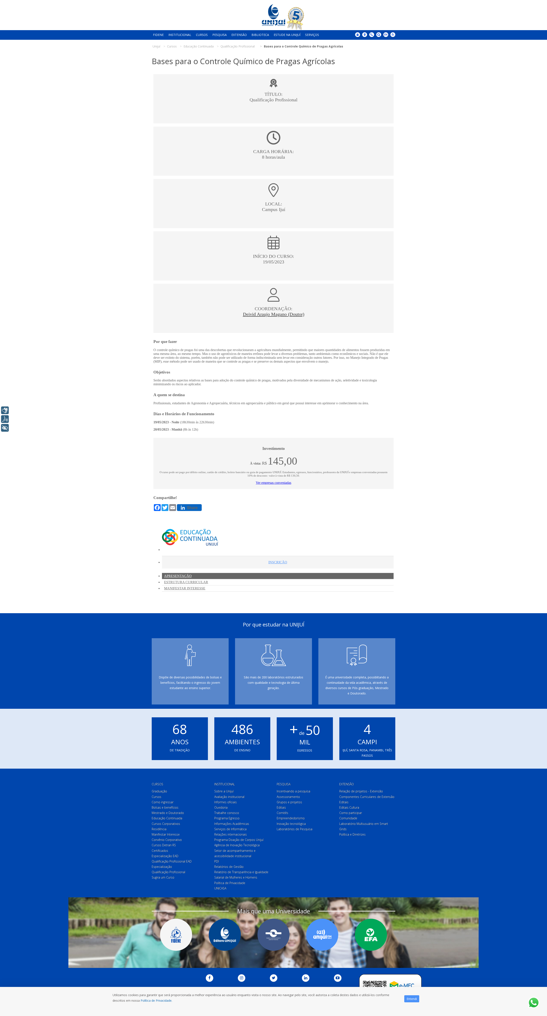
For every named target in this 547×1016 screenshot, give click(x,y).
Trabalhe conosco (226, 813)
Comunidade (348, 818)
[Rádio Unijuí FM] (322, 935)
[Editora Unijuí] (225, 935)
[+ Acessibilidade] (5, 428)
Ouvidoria (221, 807)
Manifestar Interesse (166, 834)
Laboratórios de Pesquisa (294, 829)
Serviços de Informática (230, 829)
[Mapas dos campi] (364, 34)
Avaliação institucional (229, 797)
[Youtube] (337, 978)
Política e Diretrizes (352, 834)
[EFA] (371, 935)
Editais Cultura (349, 807)
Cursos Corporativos (166, 824)
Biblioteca (260, 35)
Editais (281, 807)
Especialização (162, 867)
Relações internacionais (230, 834)
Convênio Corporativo (167, 840)
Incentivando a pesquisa (293, 791)
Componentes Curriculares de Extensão (366, 797)
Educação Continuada (167, 818)
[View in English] (385, 35)
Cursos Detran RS (164, 845)
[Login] (357, 34)
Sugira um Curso (163, 877)
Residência (159, 829)
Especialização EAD (165, 856)
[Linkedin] (305, 978)
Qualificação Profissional (168, 872)
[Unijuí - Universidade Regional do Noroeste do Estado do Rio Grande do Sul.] (273, 15)
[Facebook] (209, 978)
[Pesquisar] (378, 34)
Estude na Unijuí (287, 35)
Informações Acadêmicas (231, 824)
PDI (216, 861)
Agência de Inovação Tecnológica (237, 845)
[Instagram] (241, 978)
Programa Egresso (227, 818)
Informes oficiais (225, 802)
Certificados (160, 851)
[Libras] (5, 410)
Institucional (179, 35)
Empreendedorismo (291, 818)
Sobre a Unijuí (224, 791)
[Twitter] (273, 978)
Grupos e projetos (289, 802)
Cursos (202, 35)
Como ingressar (163, 802)
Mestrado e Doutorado (168, 813)
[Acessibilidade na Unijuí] (392, 34)
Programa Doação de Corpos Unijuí (238, 840)
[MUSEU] (273, 935)
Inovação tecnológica (291, 824)
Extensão (239, 35)
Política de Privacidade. (156, 1000)
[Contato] (371, 34)
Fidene (158, 35)
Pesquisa (219, 35)
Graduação (159, 791)
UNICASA (220, 888)
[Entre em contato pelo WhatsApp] (534, 1003)
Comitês (282, 813)
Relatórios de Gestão (229, 867)
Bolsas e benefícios (165, 807)
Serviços (312, 35)
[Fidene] (176, 935)
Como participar (350, 813)
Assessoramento (288, 797)
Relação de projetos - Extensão (361, 791)
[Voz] (5, 419)
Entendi (412, 999)
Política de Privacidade (229, 883)
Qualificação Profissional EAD (172, 861)
